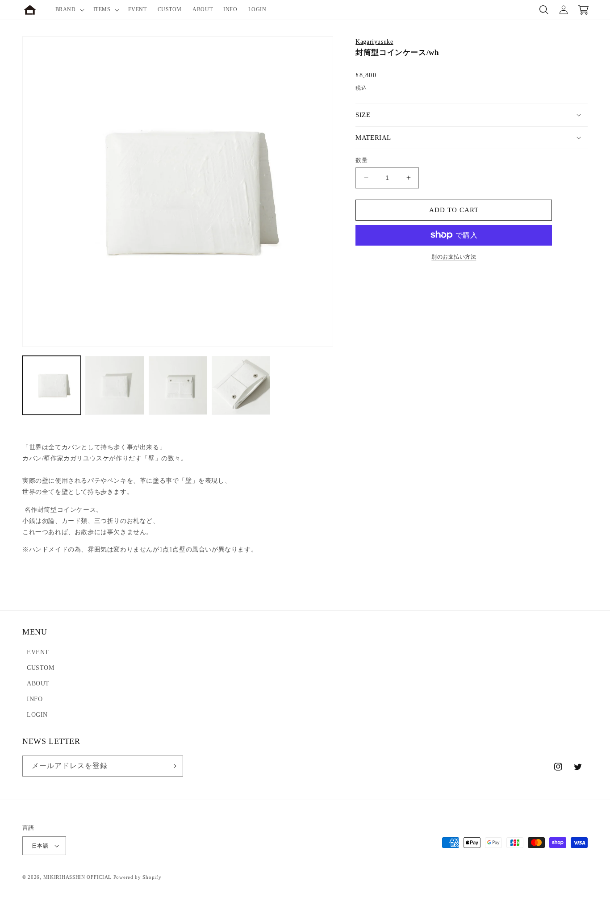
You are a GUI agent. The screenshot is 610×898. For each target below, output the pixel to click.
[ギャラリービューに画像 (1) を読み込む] (51, 385)
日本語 (40, 846)
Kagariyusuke (374, 41)
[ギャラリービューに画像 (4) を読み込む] (241, 385)
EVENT (38, 652)
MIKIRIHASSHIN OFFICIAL (77, 877)
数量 (361, 160)
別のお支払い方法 (453, 256)
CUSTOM (40, 667)
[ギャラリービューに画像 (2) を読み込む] (114, 385)
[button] (69, 10)
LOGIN (37, 714)
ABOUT (38, 683)
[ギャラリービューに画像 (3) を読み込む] (178, 385)
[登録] (173, 766)
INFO (34, 699)
